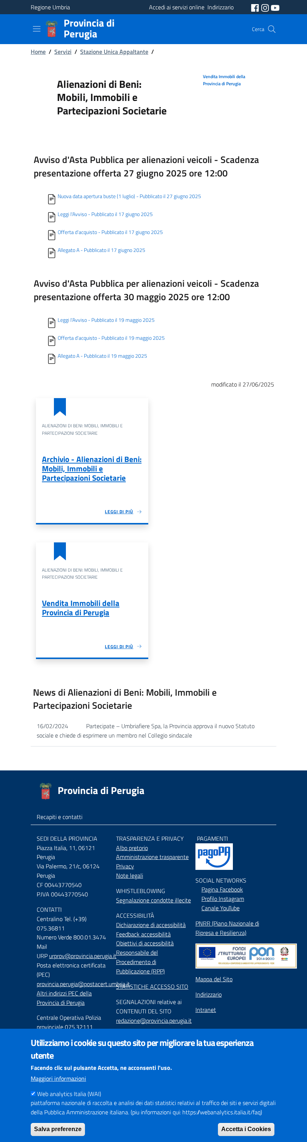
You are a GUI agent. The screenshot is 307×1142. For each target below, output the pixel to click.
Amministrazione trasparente (152, 856)
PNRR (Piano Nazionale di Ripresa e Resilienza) (227, 928)
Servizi (63, 51)
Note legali (129, 875)
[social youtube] (275, 7)
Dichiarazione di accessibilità (151, 924)
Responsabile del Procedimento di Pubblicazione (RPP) (140, 962)
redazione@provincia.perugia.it (154, 1020)
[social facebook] (256, 7)
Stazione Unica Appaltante (114, 51)
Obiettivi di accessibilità (145, 943)
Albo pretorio (132, 847)
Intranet (205, 1009)
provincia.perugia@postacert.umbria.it (83, 983)
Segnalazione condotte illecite (153, 900)
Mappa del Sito (213, 979)
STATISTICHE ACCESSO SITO (152, 986)
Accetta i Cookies (246, 1129)
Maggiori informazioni (58, 1078)
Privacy (125, 866)
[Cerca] (271, 29)
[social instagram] (266, 7)
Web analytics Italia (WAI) (69, 1093)
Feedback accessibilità (143, 934)
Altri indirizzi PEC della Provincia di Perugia (64, 998)
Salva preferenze (58, 1129)
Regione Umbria (50, 7)
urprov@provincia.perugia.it (82, 955)
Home (38, 51)
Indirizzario (208, 994)
